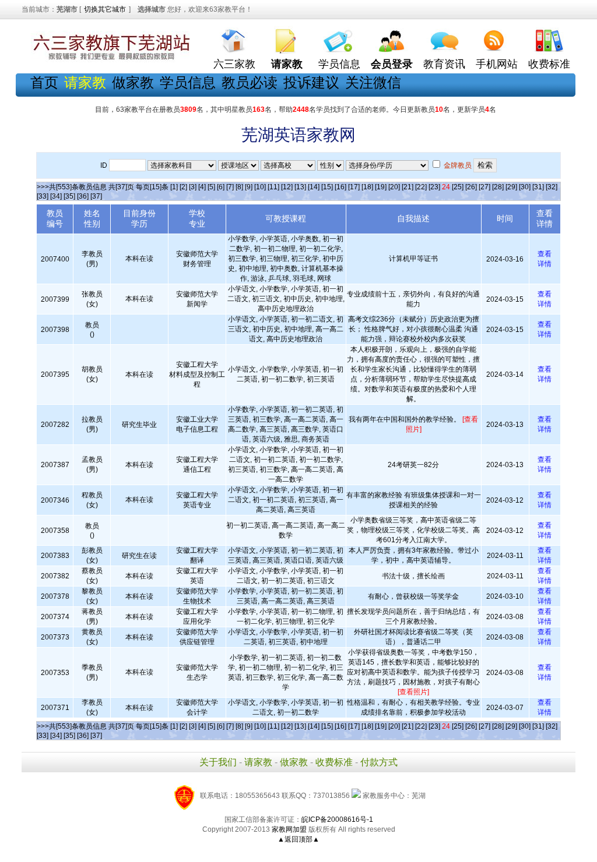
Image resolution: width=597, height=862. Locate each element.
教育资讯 (444, 64)
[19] (381, 187)
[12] (287, 187)
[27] (484, 187)
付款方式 (379, 762)
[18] (367, 187)
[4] (202, 187)
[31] (538, 187)
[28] (498, 187)
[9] (248, 187)
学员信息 (339, 64)
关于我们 (218, 762)
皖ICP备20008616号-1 (337, 819)
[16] (340, 187)
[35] (69, 196)
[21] (407, 187)
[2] (183, 187)
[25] (457, 187)
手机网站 (497, 64)
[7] (230, 187)
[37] (96, 196)
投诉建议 (311, 82)
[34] (56, 196)
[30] (525, 187)
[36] (83, 196)
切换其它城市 (105, 9)
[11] (273, 187)
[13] (300, 187)
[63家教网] (109, 60)
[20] (394, 187)
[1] (174, 187)
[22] (421, 187)
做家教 (133, 82)
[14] (313, 187)
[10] (260, 187)
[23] (434, 187)
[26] (471, 187)
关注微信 (373, 82)
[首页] (234, 38)
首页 (44, 82)
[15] (327, 187)
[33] (42, 196)
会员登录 (392, 64)
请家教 (258, 762)
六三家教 (234, 64)
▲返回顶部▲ (298, 839)
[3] (192, 187)
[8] (239, 187)
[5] (211, 187)
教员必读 (250, 82)
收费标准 (549, 64)
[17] (354, 187)
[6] (220, 187)
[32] (551, 187)
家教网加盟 (289, 829)
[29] (511, 187)
